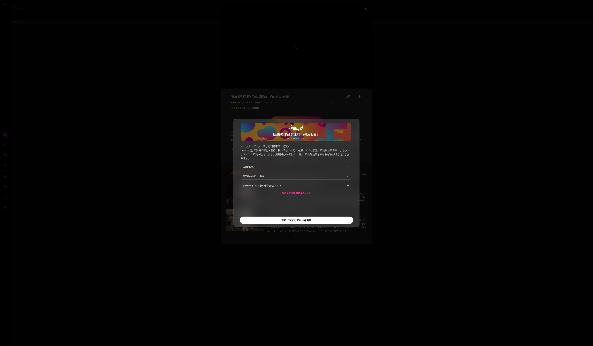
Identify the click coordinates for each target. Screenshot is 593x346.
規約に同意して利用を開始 (296, 220)
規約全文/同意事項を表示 (294, 193)
